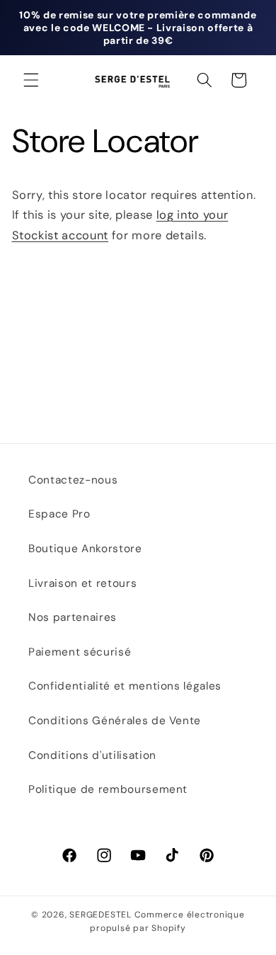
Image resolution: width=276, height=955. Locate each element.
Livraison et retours (82, 583)
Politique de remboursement (108, 789)
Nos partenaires (72, 617)
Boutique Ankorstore (85, 549)
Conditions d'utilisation (92, 755)
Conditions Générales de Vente (114, 721)
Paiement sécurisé (79, 652)
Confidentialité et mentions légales (125, 686)
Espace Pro (59, 514)
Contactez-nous (72, 480)
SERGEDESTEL (100, 914)
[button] (31, 80)
